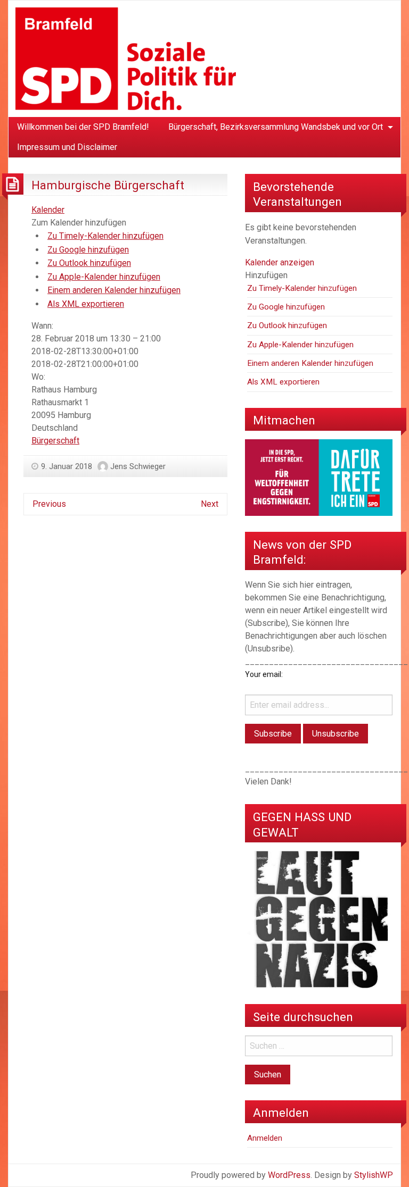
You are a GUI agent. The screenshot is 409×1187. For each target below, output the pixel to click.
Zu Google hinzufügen (88, 250)
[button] (78, 223)
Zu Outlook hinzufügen (89, 263)
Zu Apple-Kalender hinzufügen (103, 277)
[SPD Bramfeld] (125, 58)
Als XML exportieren (85, 304)
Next (209, 504)
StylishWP (373, 1175)
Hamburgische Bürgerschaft (107, 185)
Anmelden (264, 1138)
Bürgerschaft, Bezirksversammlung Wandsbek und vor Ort (275, 127)
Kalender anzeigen (279, 262)
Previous (49, 504)
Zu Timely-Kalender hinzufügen (105, 236)
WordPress (289, 1175)
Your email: (264, 674)
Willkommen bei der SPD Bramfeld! (83, 127)
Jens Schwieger (138, 466)
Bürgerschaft (55, 441)
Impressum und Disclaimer (67, 147)
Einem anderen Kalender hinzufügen (114, 290)
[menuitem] (83, 127)
